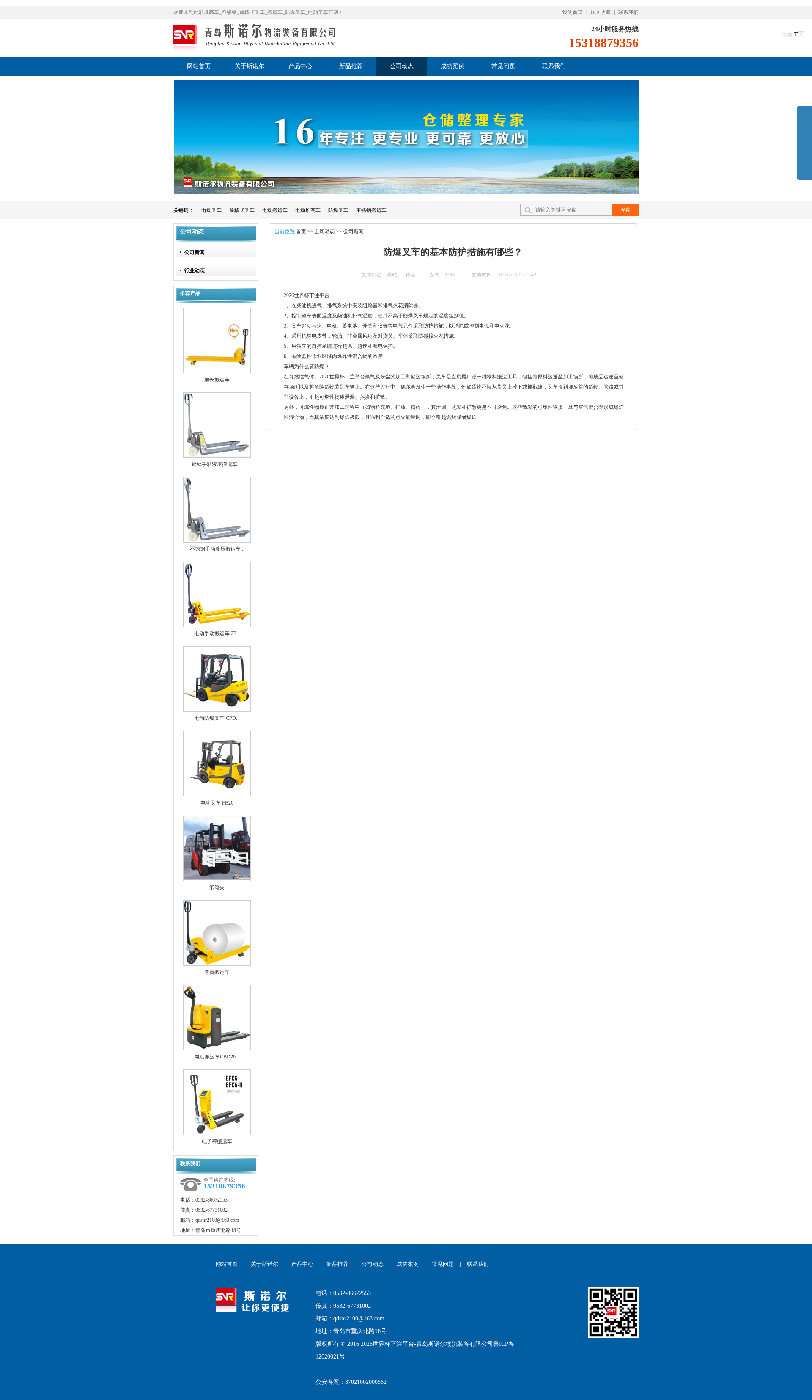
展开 (804, 149)
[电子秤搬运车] (217, 1105)
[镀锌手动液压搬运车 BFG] (217, 428)
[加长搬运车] (217, 344)
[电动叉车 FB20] (217, 767)
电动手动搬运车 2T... (217, 634)
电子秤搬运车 (217, 1141)
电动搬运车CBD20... (217, 1057)
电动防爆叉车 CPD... (217, 718)
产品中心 (302, 1264)
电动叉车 (211, 210)
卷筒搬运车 (217, 972)
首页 (301, 231)
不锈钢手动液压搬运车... (217, 549)
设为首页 (572, 12)
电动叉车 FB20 (216, 803)
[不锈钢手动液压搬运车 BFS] (217, 513)
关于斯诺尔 (264, 1264)
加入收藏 (600, 12)
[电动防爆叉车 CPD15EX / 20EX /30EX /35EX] (217, 682)
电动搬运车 (275, 210)
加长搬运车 (217, 380)
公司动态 (192, 232)
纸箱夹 (217, 887)
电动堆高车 (308, 210)
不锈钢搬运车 (371, 210)
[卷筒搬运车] (217, 936)
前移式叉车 (242, 210)
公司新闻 (194, 252)
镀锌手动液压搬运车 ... (217, 464)
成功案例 (408, 1264)
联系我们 (628, 12)
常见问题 (443, 1264)
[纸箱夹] (217, 852)
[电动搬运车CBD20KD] (217, 1021)
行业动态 (194, 270)
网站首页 (227, 1264)
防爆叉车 (338, 210)
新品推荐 (337, 1264)
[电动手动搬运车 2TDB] (217, 598)
